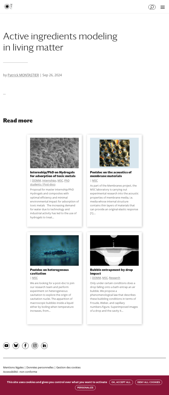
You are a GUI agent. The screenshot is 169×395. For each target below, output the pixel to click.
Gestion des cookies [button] (68, 367)
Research (114, 278)
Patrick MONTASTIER (23, 75)
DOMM (36, 180)
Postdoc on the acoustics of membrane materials (110, 174)
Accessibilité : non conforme (20, 372)
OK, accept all (121, 382)
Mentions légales (13, 367)
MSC (60, 180)
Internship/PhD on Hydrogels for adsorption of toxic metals (52, 174)
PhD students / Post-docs (49, 182)
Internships (49, 180)
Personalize (85, 387)
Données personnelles (40, 367)
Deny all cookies (148, 382)
